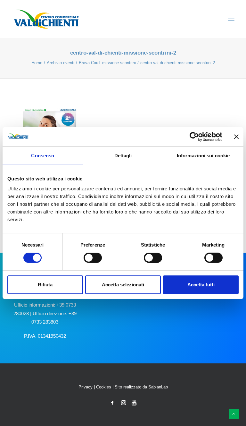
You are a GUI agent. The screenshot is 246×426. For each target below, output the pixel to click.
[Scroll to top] (234, 413)
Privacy (85, 387)
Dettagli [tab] (123, 155)
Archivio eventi (60, 62)
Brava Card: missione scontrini (107, 62)
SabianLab (158, 387)
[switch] (93, 258)
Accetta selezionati (123, 284)
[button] (231, 19)
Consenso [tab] (42, 155)
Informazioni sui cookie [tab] (203, 155)
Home (36, 62)
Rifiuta (45, 284)
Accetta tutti (201, 284)
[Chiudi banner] (236, 136)
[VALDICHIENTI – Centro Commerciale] (46, 19)
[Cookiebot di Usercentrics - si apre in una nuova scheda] (194, 136)
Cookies (103, 387)
